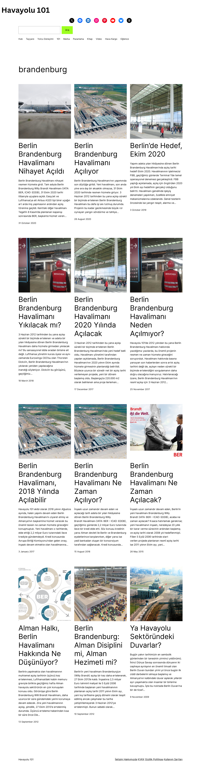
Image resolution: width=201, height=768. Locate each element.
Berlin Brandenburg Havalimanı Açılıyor (95, 158)
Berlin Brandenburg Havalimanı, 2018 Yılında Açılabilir (40, 482)
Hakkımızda (130, 759)
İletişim (119, 759)
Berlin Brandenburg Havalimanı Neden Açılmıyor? (151, 316)
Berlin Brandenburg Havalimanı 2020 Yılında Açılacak (95, 316)
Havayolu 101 (26, 759)
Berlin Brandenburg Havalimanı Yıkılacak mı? (40, 312)
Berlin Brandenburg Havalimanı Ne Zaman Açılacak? (153, 482)
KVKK (141, 759)
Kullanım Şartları (173, 759)
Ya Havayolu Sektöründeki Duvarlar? (152, 636)
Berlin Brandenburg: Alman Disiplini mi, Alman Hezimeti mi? (98, 645)
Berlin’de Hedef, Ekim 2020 (156, 149)
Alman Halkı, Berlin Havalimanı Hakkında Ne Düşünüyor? (39, 645)
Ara (67, 30)
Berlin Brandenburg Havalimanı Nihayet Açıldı (41, 158)
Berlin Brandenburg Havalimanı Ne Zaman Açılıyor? (98, 482)
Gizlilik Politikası (154, 759)
